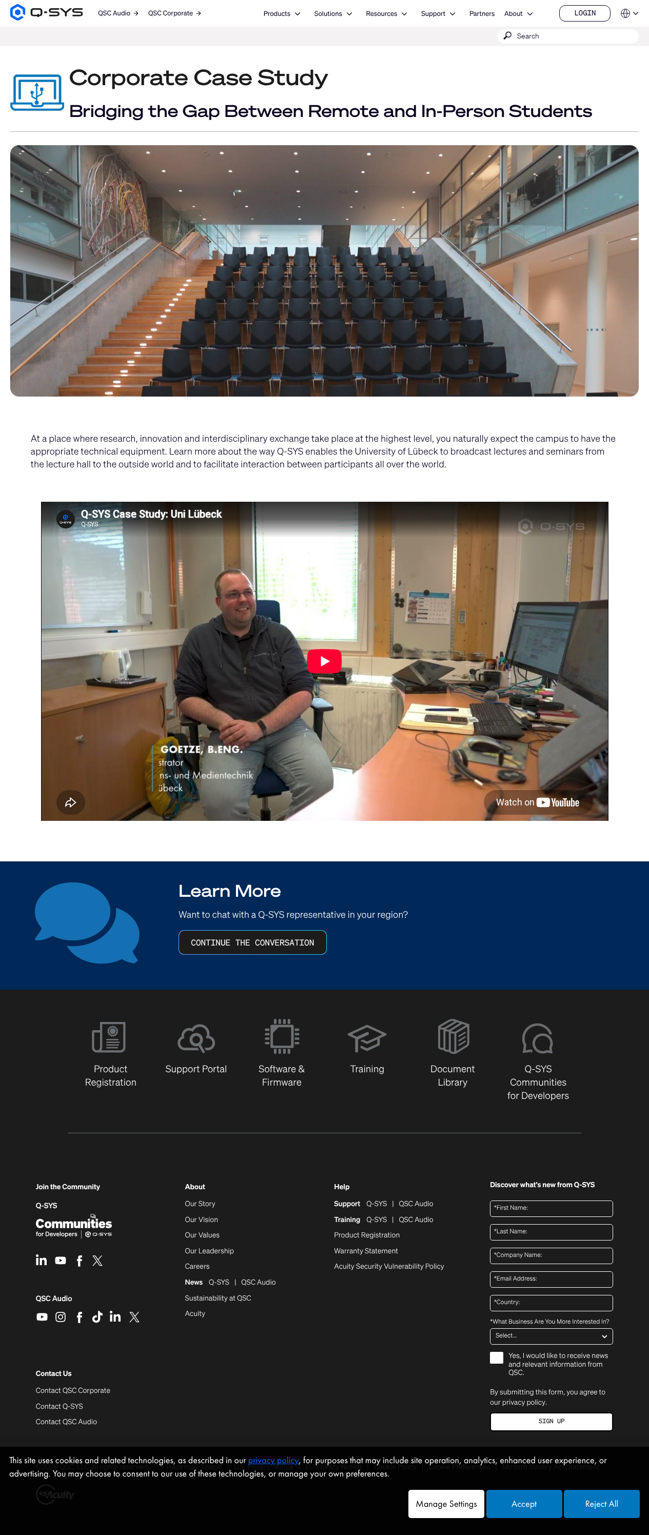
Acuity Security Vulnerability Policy (389, 1267)
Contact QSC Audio (66, 1422)
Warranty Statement (366, 1251)
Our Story (200, 1204)
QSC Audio (54, 1302)
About (513, 13)
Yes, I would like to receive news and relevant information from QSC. (558, 1365)
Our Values (202, 1235)
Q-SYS (46, 1206)
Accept (524, 1504)
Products (277, 13)
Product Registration (367, 1235)
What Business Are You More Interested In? (549, 1322)
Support (433, 13)
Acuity (195, 1314)
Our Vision (202, 1220)
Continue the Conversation (252, 942)
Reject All (601, 1504)
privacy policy (523, 1402)
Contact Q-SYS (59, 1406)
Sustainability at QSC (218, 1298)
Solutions (328, 13)
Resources (382, 13)
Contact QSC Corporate (73, 1391)
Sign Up (551, 1421)
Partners (482, 13)
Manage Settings (446, 1504)
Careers (197, 1267)
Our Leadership (209, 1251)
